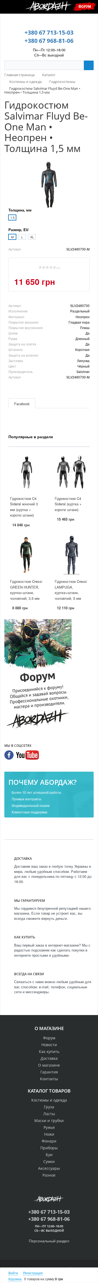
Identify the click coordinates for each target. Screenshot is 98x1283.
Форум (84, 6)
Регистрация (33, 1272)
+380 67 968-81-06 (49, 40)
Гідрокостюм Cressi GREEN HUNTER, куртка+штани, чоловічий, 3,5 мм (26, 590)
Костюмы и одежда (49, 1100)
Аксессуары (49, 1168)
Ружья (49, 1127)
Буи (49, 1154)
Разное (49, 1175)
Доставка (49, 1058)
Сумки (49, 1161)
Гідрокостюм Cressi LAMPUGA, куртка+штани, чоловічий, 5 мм (71, 590)
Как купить (49, 1051)
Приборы (49, 1147)
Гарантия (49, 1072)
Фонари (49, 1141)
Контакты (49, 1078)
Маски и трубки (49, 1120)
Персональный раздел (49, 1240)
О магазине (49, 1065)
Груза (49, 1106)
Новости (49, 1044)
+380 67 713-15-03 (49, 32)
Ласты (49, 1113)
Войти (13, 1272)
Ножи (49, 1134)
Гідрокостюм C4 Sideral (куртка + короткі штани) (68, 504)
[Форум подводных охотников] (38, 675)
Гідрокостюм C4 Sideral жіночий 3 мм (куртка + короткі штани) (24, 507)
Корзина (15, 1278)
